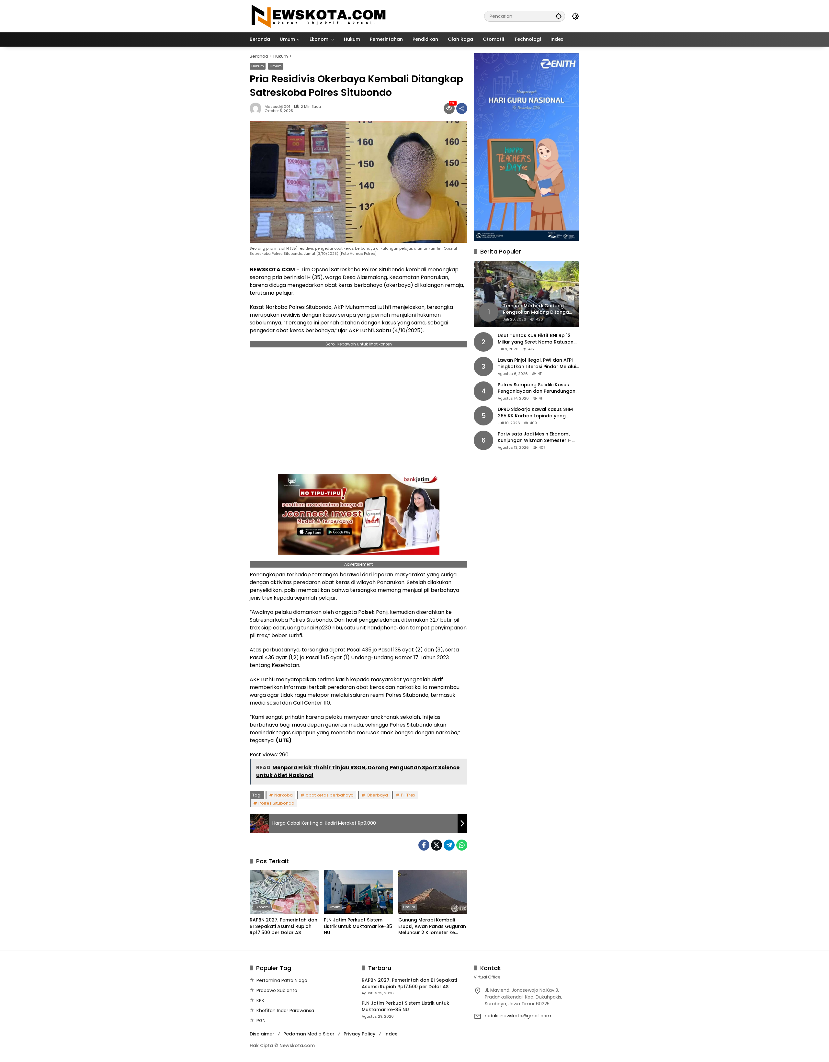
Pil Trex (408, 795)
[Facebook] (423, 845)
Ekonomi (262, 906)
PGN (261, 1020)
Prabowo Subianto (276, 990)
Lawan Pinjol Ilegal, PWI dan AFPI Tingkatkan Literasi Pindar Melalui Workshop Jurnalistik (537, 363)
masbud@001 (277, 106)
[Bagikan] (461, 108)
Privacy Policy (359, 1034)
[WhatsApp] (461, 845)
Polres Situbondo (276, 803)
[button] (558, 16)
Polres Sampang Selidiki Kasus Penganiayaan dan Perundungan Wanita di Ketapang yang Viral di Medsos (537, 388)
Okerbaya (377, 795)
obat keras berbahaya (330, 795)
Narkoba (283, 795)
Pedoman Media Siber (309, 1034)
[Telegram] (449, 845)
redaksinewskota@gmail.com (518, 1015)
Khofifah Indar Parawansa (285, 1010)
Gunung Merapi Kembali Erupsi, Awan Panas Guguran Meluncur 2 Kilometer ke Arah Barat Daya (432, 926)
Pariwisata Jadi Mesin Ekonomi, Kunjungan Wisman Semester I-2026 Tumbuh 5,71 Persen (535, 437)
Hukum (257, 66)
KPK (260, 1000)
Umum (276, 66)
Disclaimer (262, 1034)
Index (390, 1034)
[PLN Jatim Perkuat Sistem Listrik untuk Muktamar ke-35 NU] (358, 892)
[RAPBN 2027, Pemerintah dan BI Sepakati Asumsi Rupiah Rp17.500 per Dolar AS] (284, 892)
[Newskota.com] (319, 16)
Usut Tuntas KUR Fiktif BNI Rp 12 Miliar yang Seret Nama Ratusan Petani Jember (535, 339)
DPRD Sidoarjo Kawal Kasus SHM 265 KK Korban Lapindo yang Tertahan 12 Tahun (535, 413)
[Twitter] (436, 845)
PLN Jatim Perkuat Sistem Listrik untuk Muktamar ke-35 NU (358, 926)
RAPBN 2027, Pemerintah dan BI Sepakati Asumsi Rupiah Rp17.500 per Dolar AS (283, 926)
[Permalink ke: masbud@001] (257, 108)
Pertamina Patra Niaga (281, 980)
